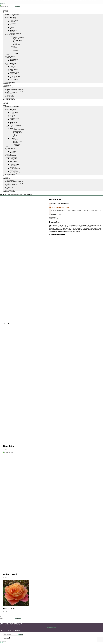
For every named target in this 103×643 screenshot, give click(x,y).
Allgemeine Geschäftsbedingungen (15, 91)
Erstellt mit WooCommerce (18, 625)
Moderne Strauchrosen (18, 37)
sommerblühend (14, 59)
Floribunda (15, 47)
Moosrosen (12, 28)
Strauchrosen (13, 36)
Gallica (11, 24)
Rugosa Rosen (16, 41)
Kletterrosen (9, 54)
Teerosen (15, 43)
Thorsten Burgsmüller (15, 80)
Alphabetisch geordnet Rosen (14, 194)
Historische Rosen (11, 17)
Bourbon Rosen (14, 20)
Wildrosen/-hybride (11, 63)
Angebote (5, 11)
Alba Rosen (13, 18)
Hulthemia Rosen (17, 40)
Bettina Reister (13, 66)
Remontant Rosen (14, 26)
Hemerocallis (6, 83)
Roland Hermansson (15, 76)
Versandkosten (10, 95)
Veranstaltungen (7, 85)
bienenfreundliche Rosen (12, 14)
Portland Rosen (13, 30)
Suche (4, 633)
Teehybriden (16, 53)
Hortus (11, 70)
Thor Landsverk (14, 79)
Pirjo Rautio (13, 75)
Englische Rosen (17, 39)
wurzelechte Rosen (11, 16)
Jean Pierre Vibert (14, 72)
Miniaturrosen (16, 52)
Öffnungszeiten (10, 88)
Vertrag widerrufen (51, 627)
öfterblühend (13, 60)
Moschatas (12, 31)
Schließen (2, 3)
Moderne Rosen (10, 34)
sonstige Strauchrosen (15, 33)
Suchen (17, 6)
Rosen (4, 13)
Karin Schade (13, 73)
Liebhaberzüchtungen (11, 65)
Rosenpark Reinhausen (9, 99)
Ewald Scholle (13, 67)
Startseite (5, 10)
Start (1, 194)
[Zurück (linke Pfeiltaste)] (0, 642)
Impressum (9, 93)
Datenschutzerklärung (12, 92)
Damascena (13, 23)
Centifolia (12, 21)
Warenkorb (6, 638)
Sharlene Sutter (13, 78)
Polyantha (15, 50)
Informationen (6, 86)
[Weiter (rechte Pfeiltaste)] (2, 642)
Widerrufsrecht (10, 96)
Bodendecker (16, 44)
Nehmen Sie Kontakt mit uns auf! (14, 89)
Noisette (12, 27)
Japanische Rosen (17, 49)
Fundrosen (9, 62)
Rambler (8, 57)
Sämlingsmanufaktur (11, 82)
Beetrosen (12, 46)
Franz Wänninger (14, 69)
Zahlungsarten (10, 98)
